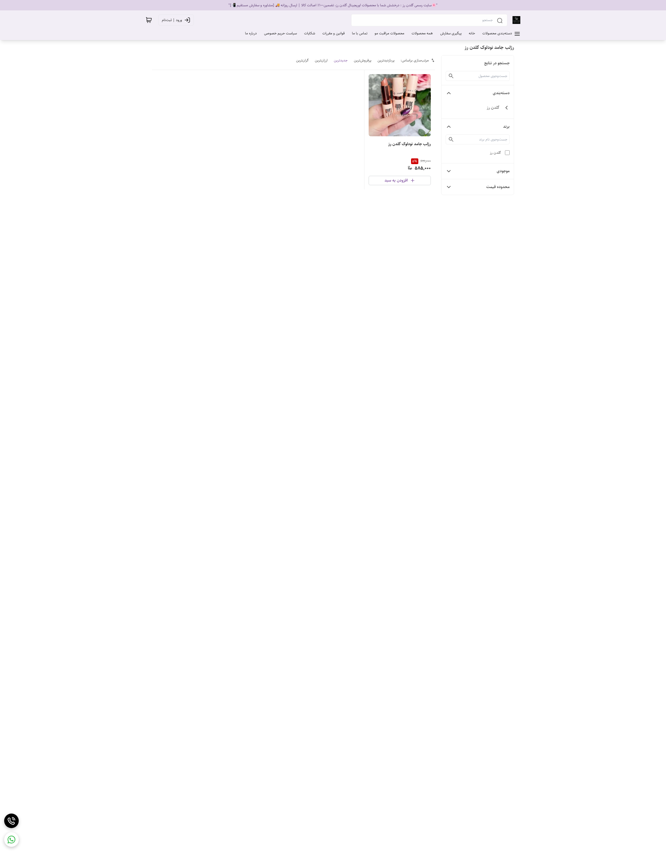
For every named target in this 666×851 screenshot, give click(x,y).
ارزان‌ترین (321, 60)
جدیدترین (341, 60)
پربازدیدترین (385, 60)
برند (506, 126)
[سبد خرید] (149, 20)
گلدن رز (495, 153)
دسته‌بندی (501, 93)
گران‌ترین (302, 60)
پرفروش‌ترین (362, 60)
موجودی (503, 171)
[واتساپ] (11, 839)
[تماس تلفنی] (11, 821)
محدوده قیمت (498, 187)
